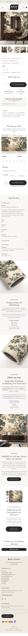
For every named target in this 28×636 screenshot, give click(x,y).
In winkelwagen (18, 84)
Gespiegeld (5, 174)
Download (21, 175)
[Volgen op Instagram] (2, 599)
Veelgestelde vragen (6, 573)
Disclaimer (20, 630)
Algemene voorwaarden (13, 630)
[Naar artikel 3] (17, 49)
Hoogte (19, 156)
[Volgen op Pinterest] (5, 599)
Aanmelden (7, 616)
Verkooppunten (5, 578)
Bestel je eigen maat (14, 77)
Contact (3, 584)
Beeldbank (4, 582)
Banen (12, 175)
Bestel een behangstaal (14, 529)
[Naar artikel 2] (10, 49)
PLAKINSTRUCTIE (14, 479)
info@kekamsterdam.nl (6, 595)
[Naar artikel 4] (23, 49)
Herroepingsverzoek (6, 576)
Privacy (7, 630)
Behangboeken (5, 580)
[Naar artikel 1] (4, 49)
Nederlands (13, 626)
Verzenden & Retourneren (8, 574)
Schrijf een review (14, 549)
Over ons (3, 571)
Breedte (4, 156)
